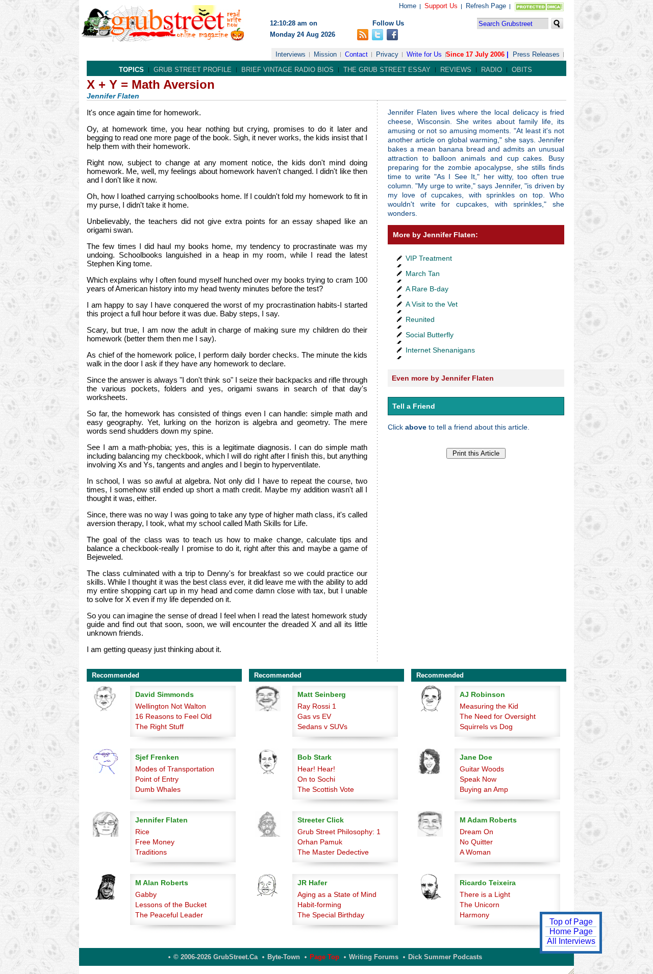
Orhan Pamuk (319, 842)
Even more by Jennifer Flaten (443, 378)
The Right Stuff (159, 726)
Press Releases (536, 54)
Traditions (151, 852)
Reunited (420, 319)
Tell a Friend (413, 406)
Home (407, 6)
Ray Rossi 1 (316, 706)
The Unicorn (479, 905)
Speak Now (478, 779)
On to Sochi (316, 779)
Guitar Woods (482, 769)
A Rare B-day (427, 289)
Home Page (571, 931)
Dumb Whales (158, 789)
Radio (491, 69)
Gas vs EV (314, 716)
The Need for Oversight (498, 716)
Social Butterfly (430, 335)
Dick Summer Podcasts (445, 957)
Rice (142, 832)
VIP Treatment (429, 258)
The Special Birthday (330, 915)
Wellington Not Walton (170, 706)
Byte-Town (283, 957)
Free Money (154, 842)
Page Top (324, 957)
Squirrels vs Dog (486, 726)
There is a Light (485, 894)
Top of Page (571, 921)
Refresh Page (486, 6)
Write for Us (424, 54)
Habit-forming (319, 905)
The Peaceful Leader (169, 915)
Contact (356, 54)
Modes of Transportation (174, 769)
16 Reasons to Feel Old (173, 716)
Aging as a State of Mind (336, 894)
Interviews (290, 54)
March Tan (423, 273)
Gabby (146, 894)
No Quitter (476, 842)
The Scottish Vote (325, 789)
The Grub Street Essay (387, 69)
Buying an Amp (484, 789)
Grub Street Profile (193, 69)
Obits (522, 69)
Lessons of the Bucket (171, 905)
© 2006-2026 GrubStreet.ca (215, 957)
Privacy (387, 54)
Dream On (476, 832)
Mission (325, 54)
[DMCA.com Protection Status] (537, 9)
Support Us (441, 6)
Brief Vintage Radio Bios (287, 69)
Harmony (474, 915)
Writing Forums (373, 957)
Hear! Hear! (316, 769)
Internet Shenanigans (440, 350)
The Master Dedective (333, 852)
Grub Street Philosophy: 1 (339, 832)
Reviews (455, 69)
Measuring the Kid (489, 706)
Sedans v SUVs (322, 726)
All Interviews (571, 941)
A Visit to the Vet (432, 304)
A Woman (475, 852)
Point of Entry (157, 779)
